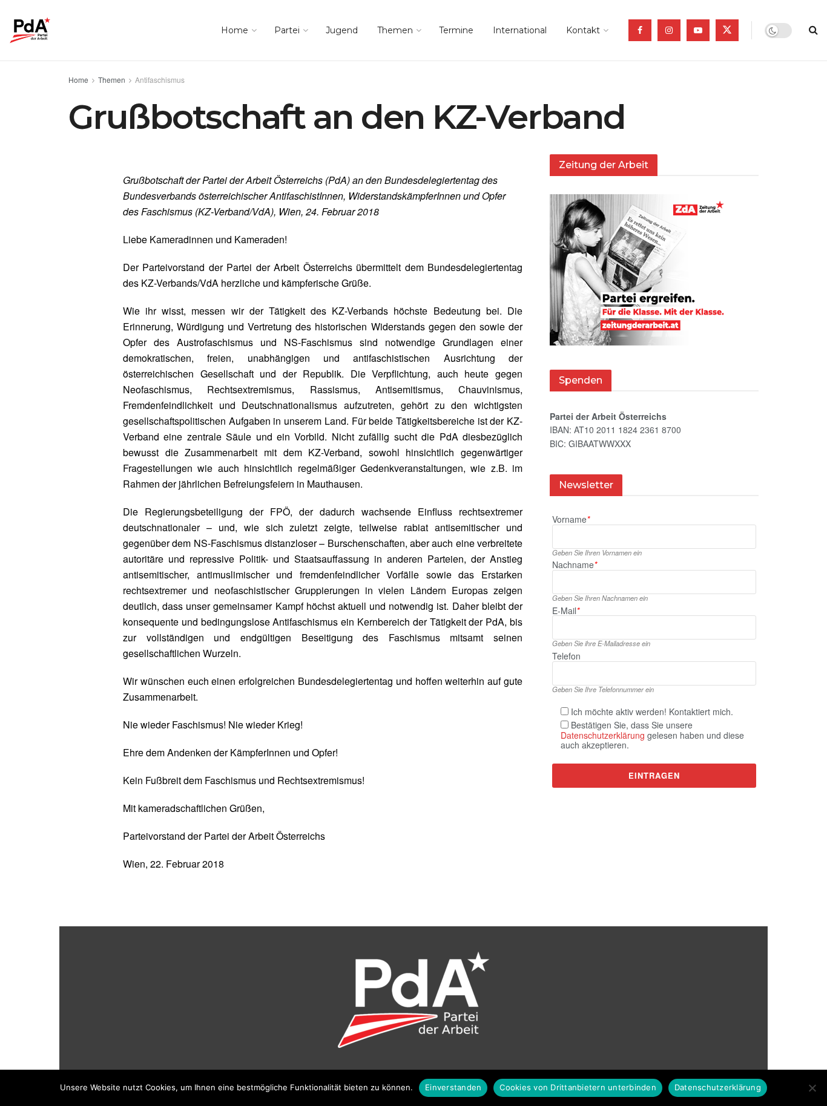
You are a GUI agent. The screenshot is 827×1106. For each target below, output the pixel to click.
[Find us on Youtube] (698, 30)
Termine (456, 30)
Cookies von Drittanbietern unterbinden (577, 1087)
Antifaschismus (160, 79)
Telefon (566, 656)
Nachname (574, 565)
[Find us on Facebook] (639, 30)
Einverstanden (453, 1087)
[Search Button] (813, 30)
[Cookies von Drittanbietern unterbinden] (812, 1088)
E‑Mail (565, 611)
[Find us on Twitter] (727, 30)
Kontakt (583, 30)
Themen (395, 30)
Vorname (571, 519)
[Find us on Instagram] (668, 30)
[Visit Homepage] (47, 30)
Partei (287, 30)
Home (234, 30)
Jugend (342, 30)
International (520, 30)
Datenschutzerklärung (603, 735)
